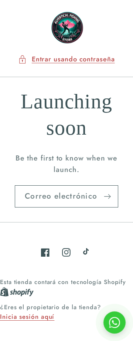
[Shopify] (17, 291)
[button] (66, 59)
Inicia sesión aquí (27, 317)
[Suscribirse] (107, 196)
